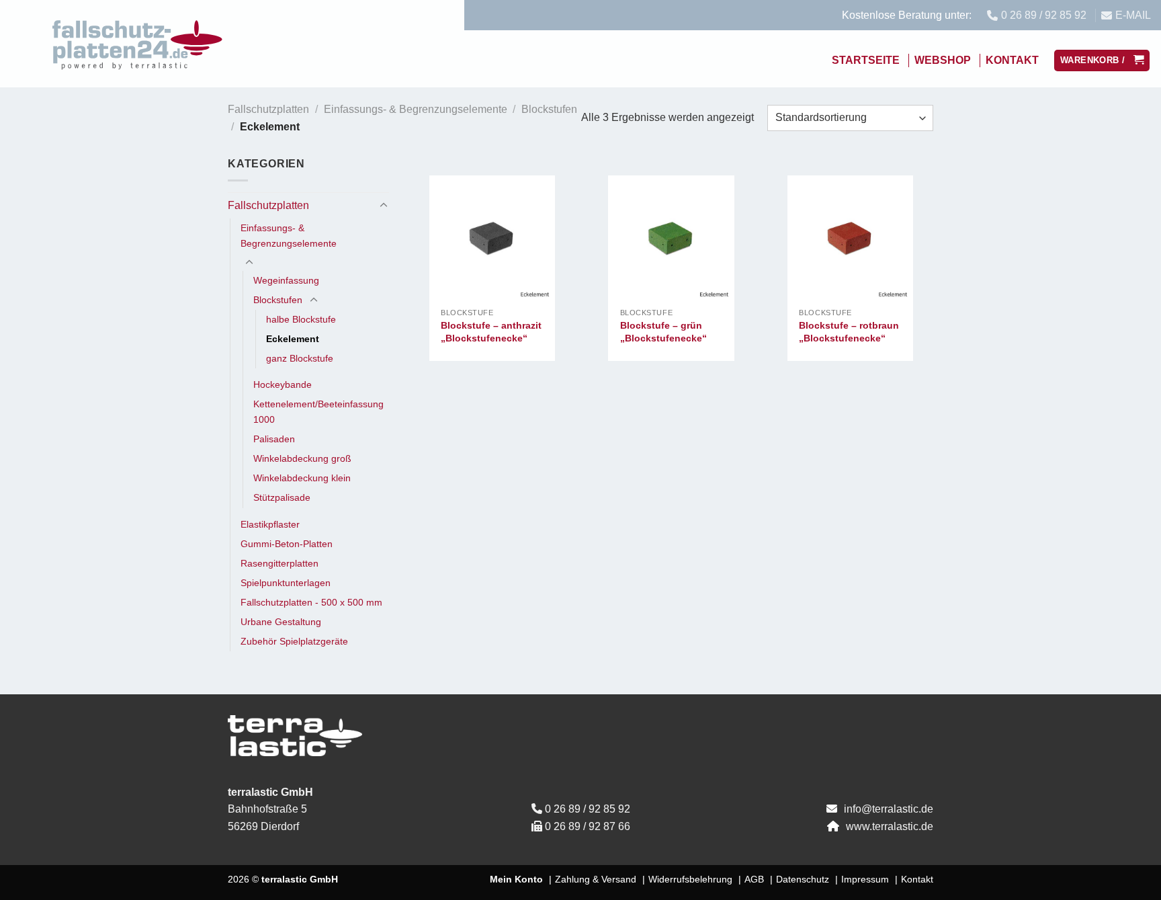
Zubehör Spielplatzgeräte (294, 641)
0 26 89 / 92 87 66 (587, 826)
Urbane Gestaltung (281, 621)
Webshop (942, 60)
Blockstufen (549, 109)
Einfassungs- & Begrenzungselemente (415, 109)
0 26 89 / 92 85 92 (587, 809)
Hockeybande (282, 384)
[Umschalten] (383, 206)
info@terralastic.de (888, 809)
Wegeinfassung (286, 280)
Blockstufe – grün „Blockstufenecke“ (663, 331)
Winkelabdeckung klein (302, 478)
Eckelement (292, 338)
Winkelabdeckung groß (302, 458)
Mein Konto (516, 879)
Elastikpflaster (270, 524)
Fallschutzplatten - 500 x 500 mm (311, 602)
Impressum (865, 879)
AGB (754, 879)
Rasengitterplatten (279, 563)
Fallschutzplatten (268, 109)
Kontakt (1012, 60)
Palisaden (274, 439)
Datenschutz (802, 879)
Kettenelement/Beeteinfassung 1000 (318, 412)
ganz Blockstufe (299, 358)
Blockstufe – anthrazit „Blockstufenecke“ (491, 331)
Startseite (866, 60)
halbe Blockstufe (301, 319)
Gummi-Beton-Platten (287, 543)
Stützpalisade (281, 497)
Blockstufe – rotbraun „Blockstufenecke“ (849, 331)
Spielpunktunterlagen (286, 582)
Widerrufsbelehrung (690, 879)
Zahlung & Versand (595, 879)
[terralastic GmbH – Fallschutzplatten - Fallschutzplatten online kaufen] (138, 43)
